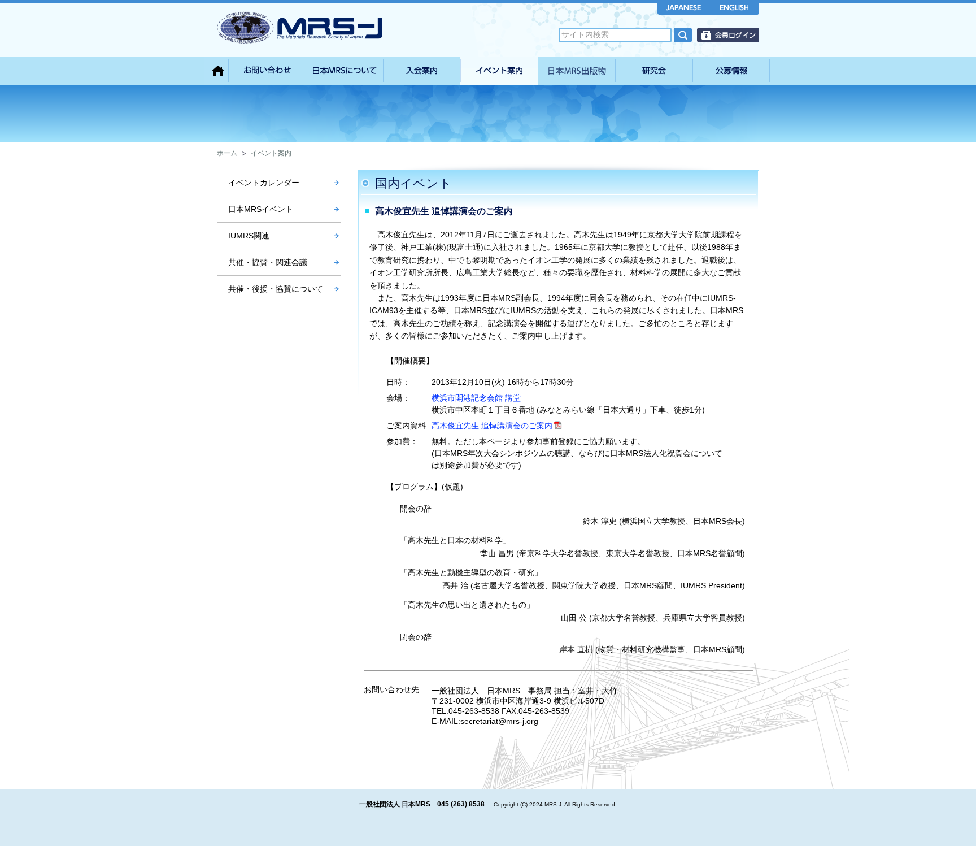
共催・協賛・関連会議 (267, 262)
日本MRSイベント (260, 209)
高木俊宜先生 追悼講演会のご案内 (492, 425)
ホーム (227, 153)
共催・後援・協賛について (275, 288)
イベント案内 (271, 153)
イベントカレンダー (263, 182)
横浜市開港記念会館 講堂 (476, 397)
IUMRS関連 (248, 235)
